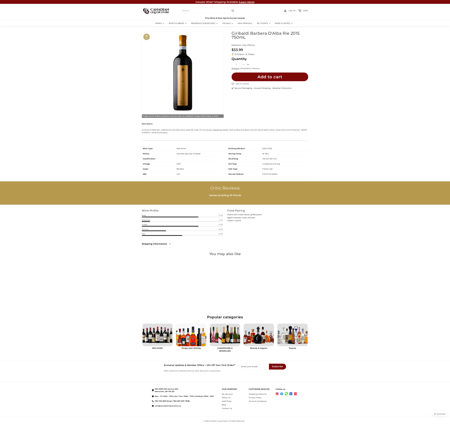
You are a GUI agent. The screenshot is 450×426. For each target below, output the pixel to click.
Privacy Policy (255, 397)
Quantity (239, 59)
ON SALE (226, 23)
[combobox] (208, 10)
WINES (158, 23)
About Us (226, 397)
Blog (224, 405)
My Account (227, 394)
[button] (240, 83)
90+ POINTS (262, 23)
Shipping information (154, 244)
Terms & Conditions (257, 401)
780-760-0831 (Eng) (163, 401)
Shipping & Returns (257, 394)
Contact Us (227, 408)
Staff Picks (226, 401)
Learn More (247, 1)
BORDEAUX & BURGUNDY (203, 23)
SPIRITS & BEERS (177, 23)
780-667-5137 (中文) (181, 401)
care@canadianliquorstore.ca (168, 406)
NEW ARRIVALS (245, 23)
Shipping (235, 68)
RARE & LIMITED (283, 23)
